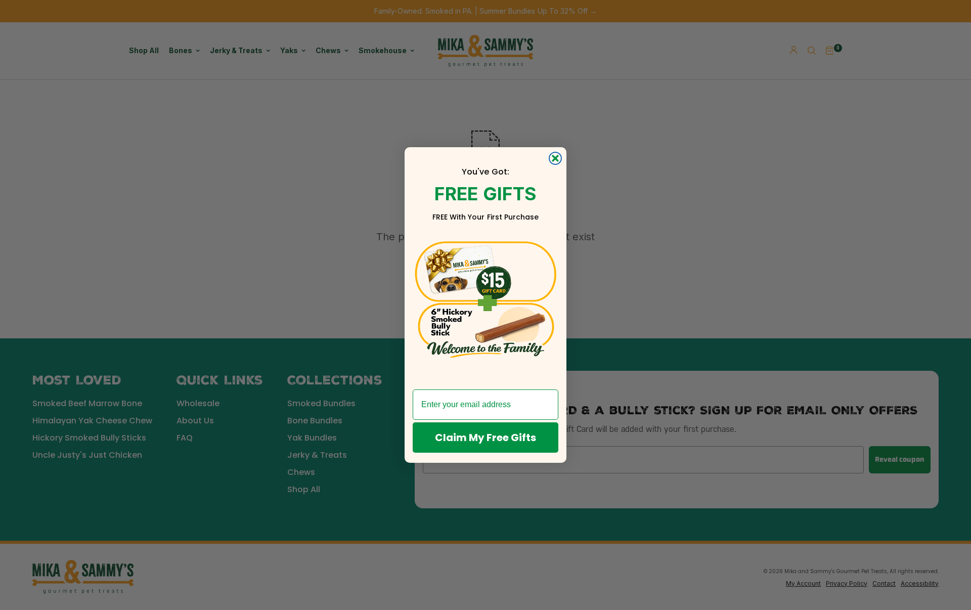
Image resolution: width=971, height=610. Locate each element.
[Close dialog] (555, 158)
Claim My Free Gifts (485, 437)
